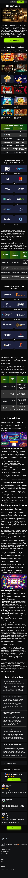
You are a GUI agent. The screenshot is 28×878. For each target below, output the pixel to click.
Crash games (16, 51)
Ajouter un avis (14, 779)
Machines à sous (23, 51)
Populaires (3, 50)
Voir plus (14, 827)
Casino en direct (10, 51)
